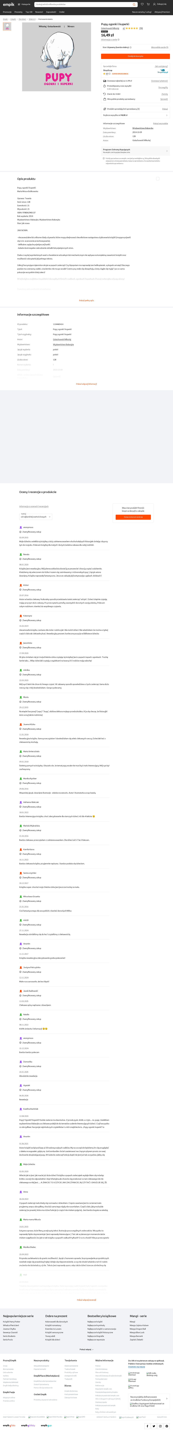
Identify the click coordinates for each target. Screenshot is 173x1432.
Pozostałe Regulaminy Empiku (106, 1392)
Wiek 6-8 (32, 19)
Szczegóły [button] (163, 87)
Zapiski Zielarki (136, 1340)
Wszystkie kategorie (41, 1366)
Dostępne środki (70, 1376)
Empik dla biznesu (71, 1391)
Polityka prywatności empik (105, 1405)
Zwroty (98, 1382)
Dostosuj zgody (101, 1402)
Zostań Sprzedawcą (41, 1384)
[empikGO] (46, 1426)
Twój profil (68, 1379)
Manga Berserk (136, 1336)
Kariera (5, 1376)
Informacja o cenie (109, 40)
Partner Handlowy (10, 1379)
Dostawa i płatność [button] (159, 81)
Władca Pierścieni (11, 1325)
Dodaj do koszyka (135, 56)
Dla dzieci (22, 19)
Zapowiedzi (51, 12)
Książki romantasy (53, 1325)
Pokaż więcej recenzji (86, 1300)
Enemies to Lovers (53, 1329)
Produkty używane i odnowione (45, 1400)
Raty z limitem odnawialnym (105, 1412)
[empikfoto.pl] (9, 1426)
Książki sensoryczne (54, 1333)
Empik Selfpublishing (10, 1386)
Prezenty (18, 12)
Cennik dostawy (101, 1369)
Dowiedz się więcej (136, 1367)
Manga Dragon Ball (138, 1329)
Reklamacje (99, 1386)
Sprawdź (164, 99)
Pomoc (98, 1366)
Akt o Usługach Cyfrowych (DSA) (107, 1399)
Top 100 (28, 12)
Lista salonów (8, 1372)
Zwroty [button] (165, 94)
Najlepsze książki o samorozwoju (102, 1329)
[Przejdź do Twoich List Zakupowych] (142, 4)
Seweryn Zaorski (10, 1333)
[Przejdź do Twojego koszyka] (149, 4)
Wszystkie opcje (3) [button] (159, 47)
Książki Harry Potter (11, 1322)
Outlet (61, 12)
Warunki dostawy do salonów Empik (108, 1376)
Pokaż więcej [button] (85, 1349)
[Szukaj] (134, 4)
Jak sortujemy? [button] (161, 66)
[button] (56, 56)
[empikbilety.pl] (28, 1426)
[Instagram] (160, 1426)
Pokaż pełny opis (86, 301)
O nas (5, 1366)
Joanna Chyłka (9, 1329)
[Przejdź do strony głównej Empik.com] (9, 4)
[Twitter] (154, 1426)
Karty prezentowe (71, 1394)
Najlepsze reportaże (96, 1340)
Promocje (7, 12)
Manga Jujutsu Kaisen (139, 1325)
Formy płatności (101, 1379)
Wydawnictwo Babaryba (142, 128)
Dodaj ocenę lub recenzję (133, 517)
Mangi (132, 1322)
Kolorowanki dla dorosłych (56, 1322)
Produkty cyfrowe (71, 1372)
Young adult (50, 1336)
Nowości (39, 12)
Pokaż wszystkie (160, 124)
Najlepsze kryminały (96, 1325)
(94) (141, 28)
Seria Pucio (8, 1340)
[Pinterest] (167, 1426)
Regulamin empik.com (103, 1389)
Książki (13, 19)
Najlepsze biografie (96, 1336)
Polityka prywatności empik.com (107, 1396)
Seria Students (9, 1336)
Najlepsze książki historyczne (100, 1333)
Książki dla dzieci (52, 1340)
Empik (5, 19)
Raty (97, 1409)
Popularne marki (40, 1369)
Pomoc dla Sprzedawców (43, 1388)
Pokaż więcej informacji (86, 384)
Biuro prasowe (8, 1369)
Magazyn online (9, 1398)
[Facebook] (147, 1426)
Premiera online (9, 1401)
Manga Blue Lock (137, 1333)
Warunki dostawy (101, 1372)
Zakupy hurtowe (71, 1398)
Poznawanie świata (45, 19)
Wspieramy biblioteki (10, 1382)
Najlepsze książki (95, 1322)
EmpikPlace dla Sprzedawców (45, 1381)
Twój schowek (70, 1369)
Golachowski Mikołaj (110, 28)
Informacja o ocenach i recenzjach (34, 506)
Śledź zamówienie (71, 1366)
